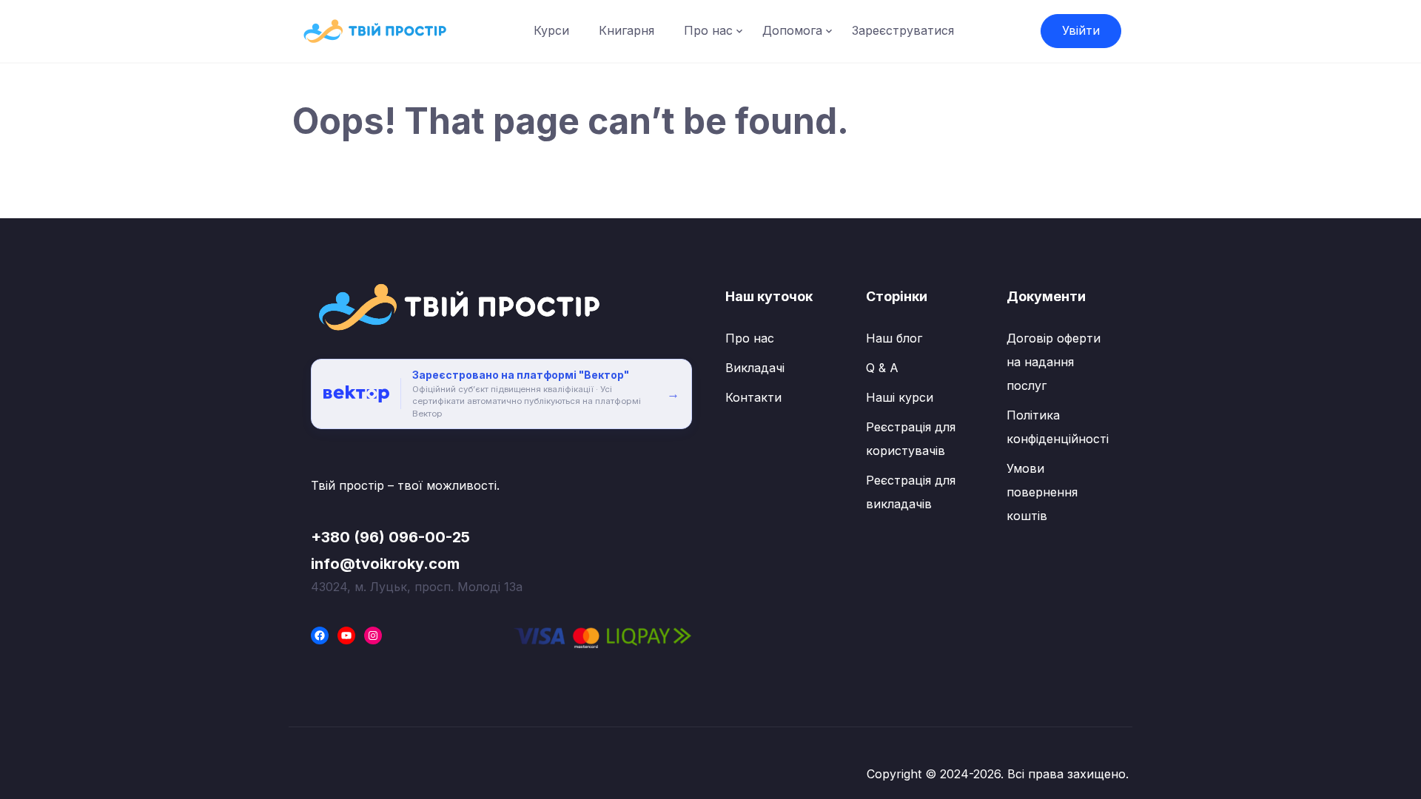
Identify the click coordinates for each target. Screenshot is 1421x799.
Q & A (882, 367)
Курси (551, 30)
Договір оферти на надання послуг (1054, 362)
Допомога (792, 30)
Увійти (1081, 30)
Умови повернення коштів (1042, 492)
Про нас (708, 30)
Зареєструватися (903, 30)
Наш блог (894, 338)
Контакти (753, 397)
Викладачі (755, 367)
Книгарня (626, 30)
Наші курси (899, 397)
